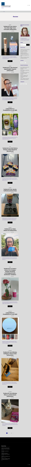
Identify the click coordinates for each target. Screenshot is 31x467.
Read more (10, 141)
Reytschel (12, 192)
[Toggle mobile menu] (29, 5)
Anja (20, 67)
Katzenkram (10, 350)
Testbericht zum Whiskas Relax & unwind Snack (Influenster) (10, 395)
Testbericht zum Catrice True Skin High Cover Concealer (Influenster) (10, 28)
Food (10, 146)
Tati (20, 72)
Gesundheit (10, 227)
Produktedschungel (6, 6)
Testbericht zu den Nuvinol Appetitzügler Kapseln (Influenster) (10, 69)
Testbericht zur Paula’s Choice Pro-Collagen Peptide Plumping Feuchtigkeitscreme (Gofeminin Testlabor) (10, 271)
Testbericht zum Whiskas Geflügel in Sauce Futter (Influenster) (10, 354)
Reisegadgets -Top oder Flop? (23, 51)
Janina (21, 78)
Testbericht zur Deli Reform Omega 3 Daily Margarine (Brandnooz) (10, 150)
